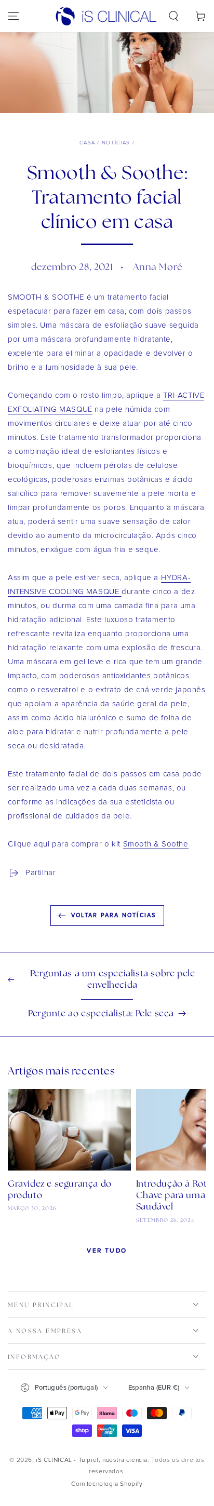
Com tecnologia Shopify (106, 1484)
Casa (87, 142)
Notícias (116, 142)
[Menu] (13, 16)
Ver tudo (107, 1251)
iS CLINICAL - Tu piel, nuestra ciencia (92, 1460)
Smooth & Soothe (156, 844)
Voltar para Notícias (113, 915)
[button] (173, 16)
